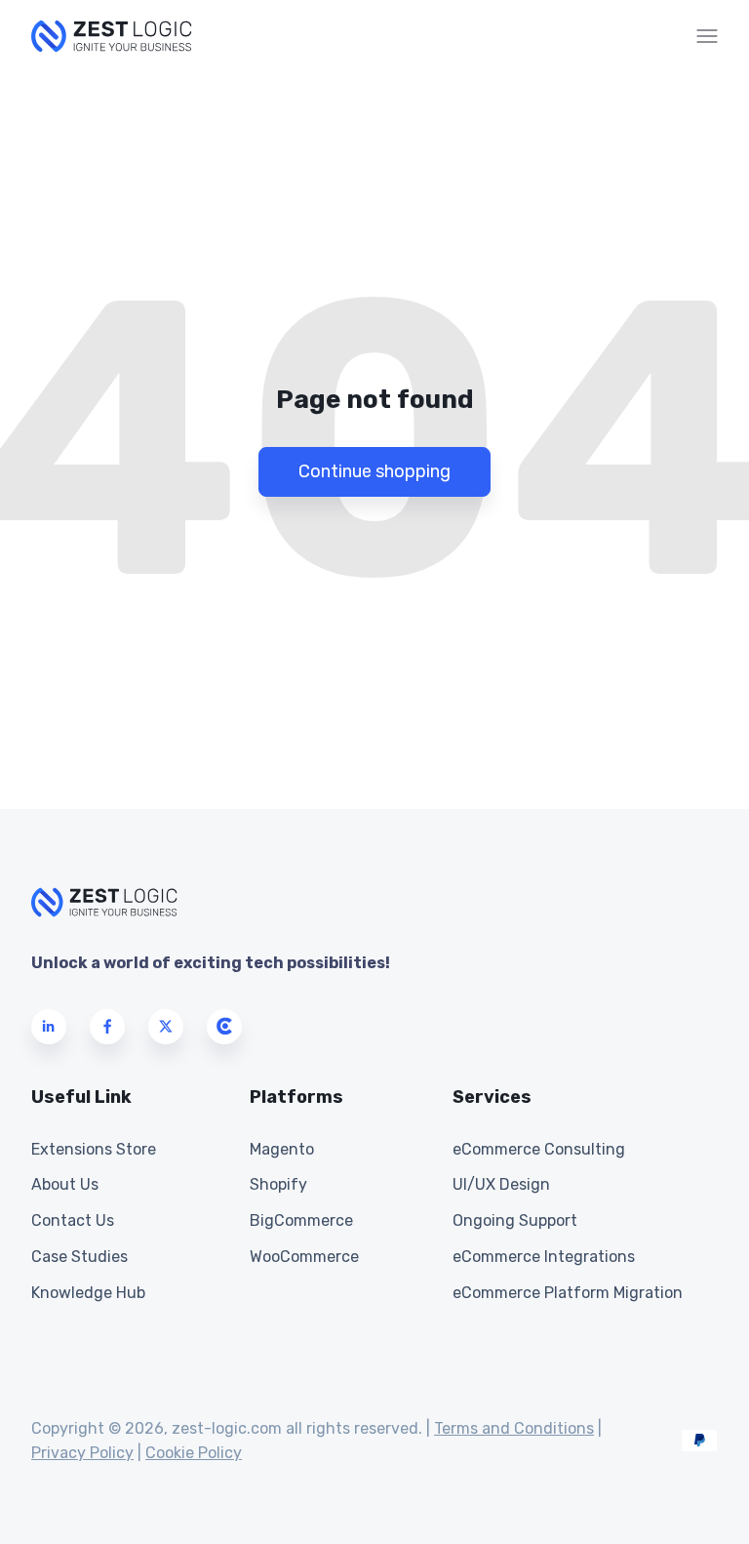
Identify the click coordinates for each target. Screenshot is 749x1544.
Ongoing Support (515, 1220)
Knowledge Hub (88, 1292)
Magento (282, 1149)
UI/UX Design (501, 1184)
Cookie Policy (193, 1452)
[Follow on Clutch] (224, 1026)
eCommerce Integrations (544, 1256)
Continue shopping (374, 471)
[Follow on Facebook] (107, 1026)
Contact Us (72, 1220)
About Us (65, 1184)
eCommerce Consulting (539, 1149)
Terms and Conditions (514, 1428)
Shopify (278, 1184)
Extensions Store (93, 1149)
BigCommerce (301, 1220)
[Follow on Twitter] (165, 1026)
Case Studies (79, 1256)
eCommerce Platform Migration (568, 1292)
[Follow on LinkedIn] (48, 1026)
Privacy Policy (82, 1452)
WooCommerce (304, 1256)
